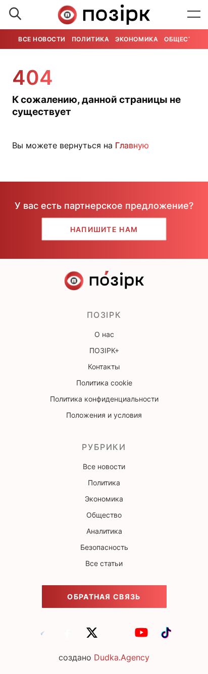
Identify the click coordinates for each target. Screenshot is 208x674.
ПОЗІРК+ (104, 350)
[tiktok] (166, 637)
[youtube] (141, 637)
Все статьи (104, 563)
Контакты (104, 366)
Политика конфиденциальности (104, 399)
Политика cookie (104, 382)
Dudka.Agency (121, 657)
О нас (104, 334)
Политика (90, 39)
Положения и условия (104, 415)
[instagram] (116, 637)
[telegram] (42, 637)
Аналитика (104, 531)
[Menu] (193, 15)
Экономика (136, 39)
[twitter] (91, 637)
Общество (182, 39)
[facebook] (67, 637)
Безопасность (104, 547)
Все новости (42, 39)
